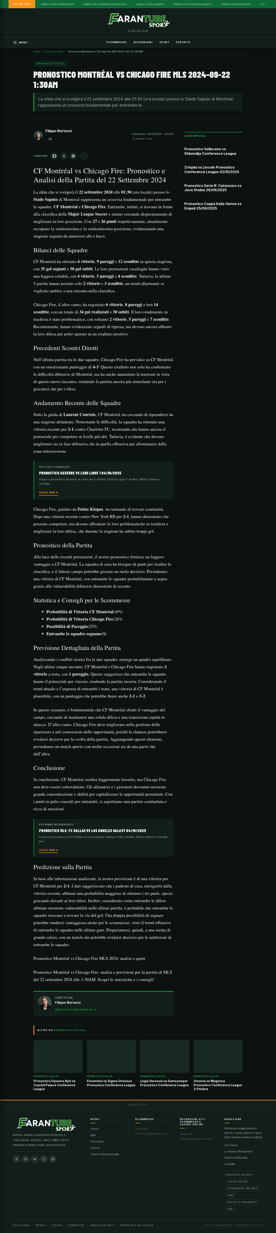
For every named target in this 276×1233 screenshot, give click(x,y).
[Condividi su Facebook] (54, 156)
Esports (183, 42)
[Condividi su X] (64, 156)
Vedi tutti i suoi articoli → (75, 1009)
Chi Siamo (231, 1145)
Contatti (229, 1164)
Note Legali (21, 1225)
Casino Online (237, 1181)
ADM (230, 1209)
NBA (93, 1135)
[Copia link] (83, 156)
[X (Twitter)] (16, 1159)
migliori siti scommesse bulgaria (192, 4)
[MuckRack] (43, 1159)
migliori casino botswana (236, 4)
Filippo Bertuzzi (58, 131)
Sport (164, 42)
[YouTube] (25, 1159)
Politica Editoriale (235, 1157)
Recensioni (142, 42)
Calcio (94, 1128)
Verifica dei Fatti (102, 1225)
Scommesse (116, 42)
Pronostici (97, 1141)
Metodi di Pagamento (242, 1202)
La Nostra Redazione (238, 1151)
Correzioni (76, 1225)
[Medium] (34, 1159)
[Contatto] (50, 139)
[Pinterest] (52, 1159)
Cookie (57, 1225)
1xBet (231, 1195)
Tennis (94, 1148)
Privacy (41, 1225)
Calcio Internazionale (104, 1154)
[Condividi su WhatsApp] (73, 156)
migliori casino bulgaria (150, 4)
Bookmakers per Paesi (242, 1188)
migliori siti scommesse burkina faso (105, 4)
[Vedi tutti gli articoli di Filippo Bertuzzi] (38, 136)
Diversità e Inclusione (136, 1225)
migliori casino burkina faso (57, 4)
